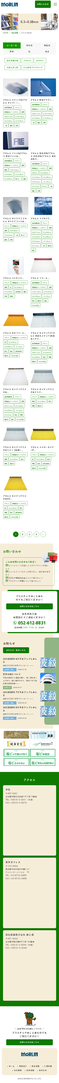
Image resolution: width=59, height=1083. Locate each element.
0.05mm (34, 172)
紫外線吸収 (19, 351)
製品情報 (15, 33)
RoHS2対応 (35, 305)
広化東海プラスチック (33, 67)
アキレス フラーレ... (40, 278)
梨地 (50, 109)
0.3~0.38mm (20, 121)
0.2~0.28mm (9, 121)
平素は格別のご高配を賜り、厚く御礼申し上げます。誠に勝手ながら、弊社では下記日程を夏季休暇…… (20, 680)
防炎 (33, 301)
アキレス (27, 61)
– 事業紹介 (22, 1066)
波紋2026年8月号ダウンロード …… (18, 665)
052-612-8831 (32, 623)
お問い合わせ (43, 4)
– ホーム (11, 1066)
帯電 (50, 357)
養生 (33, 250)
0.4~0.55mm (9, 179)
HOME (5, 33)
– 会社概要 (17, 1070)
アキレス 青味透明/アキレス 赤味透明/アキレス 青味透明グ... (43, 156)
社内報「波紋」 (9, 669)
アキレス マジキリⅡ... (41, 218)
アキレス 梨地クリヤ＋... (42, 100)
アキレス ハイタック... (13, 278)
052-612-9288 (19, 945)
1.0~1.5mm (46, 181)
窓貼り (12, 296)
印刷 (17, 125)
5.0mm (44, 186)
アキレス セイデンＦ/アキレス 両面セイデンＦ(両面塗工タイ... (43, 336)
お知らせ (7, 687)
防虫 (11, 351)
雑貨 (11, 125)
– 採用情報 (29, 1070)
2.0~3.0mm (35, 186)
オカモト (40, 61)
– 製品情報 (35, 1066)
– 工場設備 (47, 1066)
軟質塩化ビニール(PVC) (12, 112)
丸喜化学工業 (12, 67)
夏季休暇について (12, 674)
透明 (23, 112)
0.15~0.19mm (20, 116)
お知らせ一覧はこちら (16, 650)
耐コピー (18, 179)
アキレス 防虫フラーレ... (14, 333)
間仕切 (49, 245)
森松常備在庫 (12, 61)
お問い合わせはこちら (29, 606)
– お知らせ (42, 1070)
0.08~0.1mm (9, 116)
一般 (6, 125)
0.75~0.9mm (36, 181)
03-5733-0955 (19, 875)
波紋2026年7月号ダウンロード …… (18, 699)
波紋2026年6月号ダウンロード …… (18, 714)
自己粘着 (18, 291)
